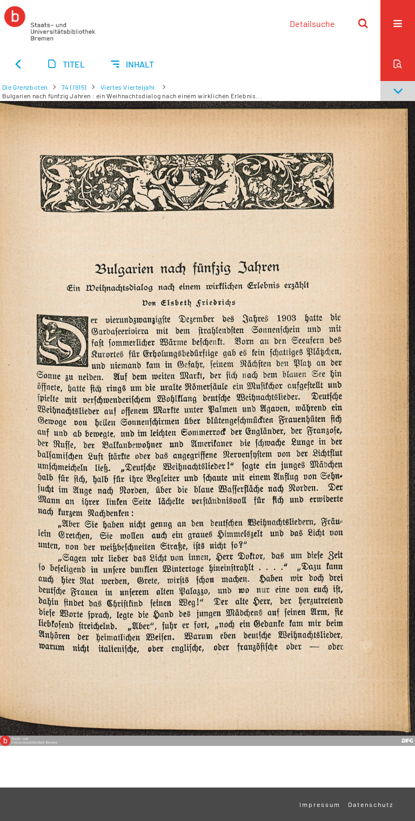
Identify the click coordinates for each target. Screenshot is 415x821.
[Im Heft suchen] (397, 63)
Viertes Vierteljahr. (129, 87)
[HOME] (49, 23)
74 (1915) (74, 87)
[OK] (363, 23)
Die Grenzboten (25, 87)
